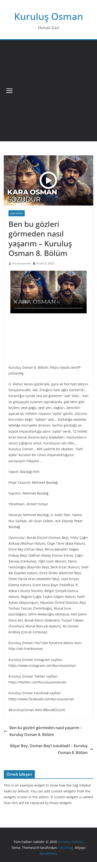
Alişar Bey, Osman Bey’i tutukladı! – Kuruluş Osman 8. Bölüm (49, 749)
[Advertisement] (48, 90)
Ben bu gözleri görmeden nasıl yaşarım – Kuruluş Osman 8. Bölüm (45, 731)
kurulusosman (21, 263)
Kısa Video (16, 213)
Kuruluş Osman (48, 16)
